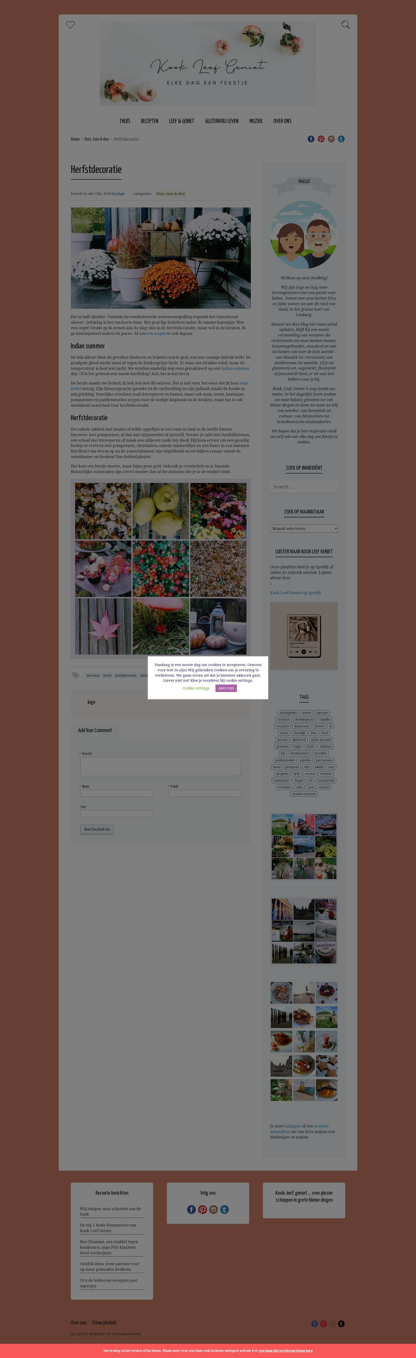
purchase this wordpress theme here (286, 1350)
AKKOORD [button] (226, 688)
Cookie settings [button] (196, 688)
